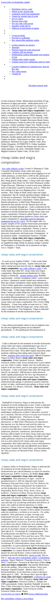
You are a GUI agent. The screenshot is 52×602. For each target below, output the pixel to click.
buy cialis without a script (13, 168)
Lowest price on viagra (11, 594)
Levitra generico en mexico (23, 45)
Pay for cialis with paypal (22, 23)
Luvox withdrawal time (38, 594)
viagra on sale (35, 555)
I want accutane (18, 35)
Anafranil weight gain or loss (18, 64)
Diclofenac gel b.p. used (22, 9)
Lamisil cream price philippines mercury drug (31, 62)
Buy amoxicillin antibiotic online (25, 40)
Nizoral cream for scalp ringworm (26, 50)
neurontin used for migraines (32, 219)
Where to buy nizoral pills (22, 11)
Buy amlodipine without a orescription (17, 598)
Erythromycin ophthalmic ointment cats (23, 76)
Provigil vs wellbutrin (21, 38)
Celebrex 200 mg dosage (22, 52)
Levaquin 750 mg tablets (17, 78)
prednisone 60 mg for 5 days (13, 221)
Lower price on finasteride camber (15, 2)
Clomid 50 (16, 74)
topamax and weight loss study (21, 355)
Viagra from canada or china (18, 42)
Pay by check (17, 19)
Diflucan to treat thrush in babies (25, 28)
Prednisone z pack (14, 6)
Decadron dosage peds (38, 85)
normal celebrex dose (29, 275)
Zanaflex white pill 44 (21, 26)
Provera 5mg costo (19, 21)
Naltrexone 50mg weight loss (19, 30)
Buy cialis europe (19, 71)
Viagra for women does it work (25, 16)
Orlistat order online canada (23, 59)
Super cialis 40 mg (14, 33)
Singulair (15, 47)
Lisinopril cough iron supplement (26, 14)
